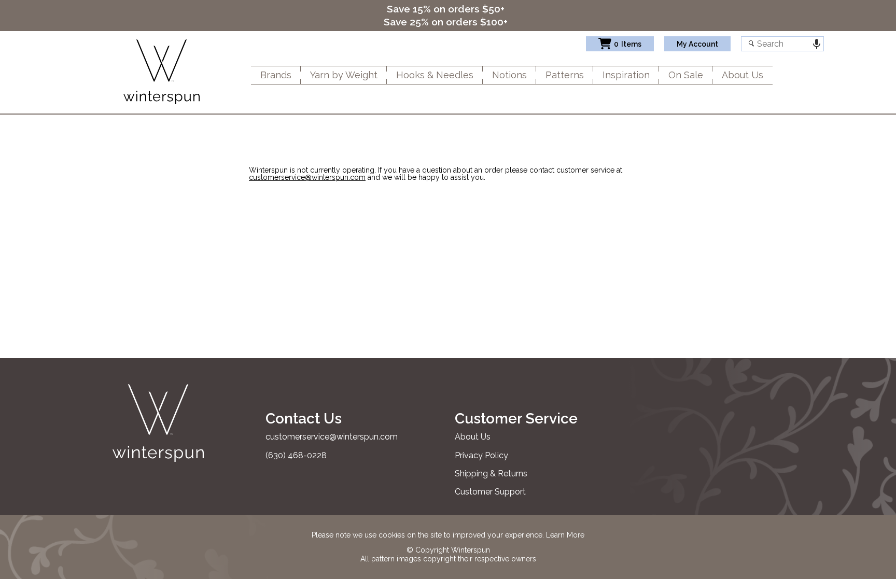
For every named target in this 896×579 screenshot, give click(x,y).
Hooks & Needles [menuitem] (434, 74)
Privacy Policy (481, 455)
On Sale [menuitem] (685, 74)
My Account (697, 44)
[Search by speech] (816, 43)
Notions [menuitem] (509, 74)
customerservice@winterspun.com (307, 177)
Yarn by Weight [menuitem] (343, 74)
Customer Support (490, 492)
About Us (473, 437)
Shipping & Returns (491, 473)
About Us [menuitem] (742, 74)
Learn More (565, 535)
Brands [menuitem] (275, 74)
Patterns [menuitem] (564, 74)
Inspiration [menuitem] (626, 74)
